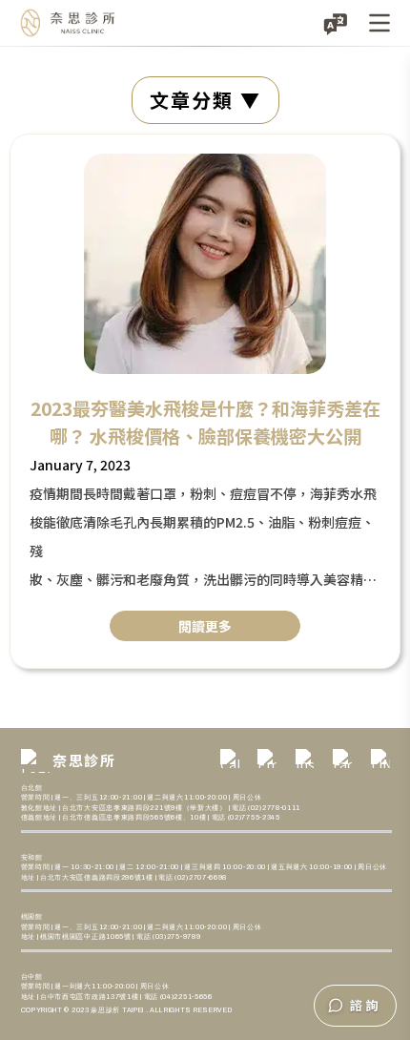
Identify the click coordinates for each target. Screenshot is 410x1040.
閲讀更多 (205, 625)
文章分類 (192, 100)
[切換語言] (335, 23)
